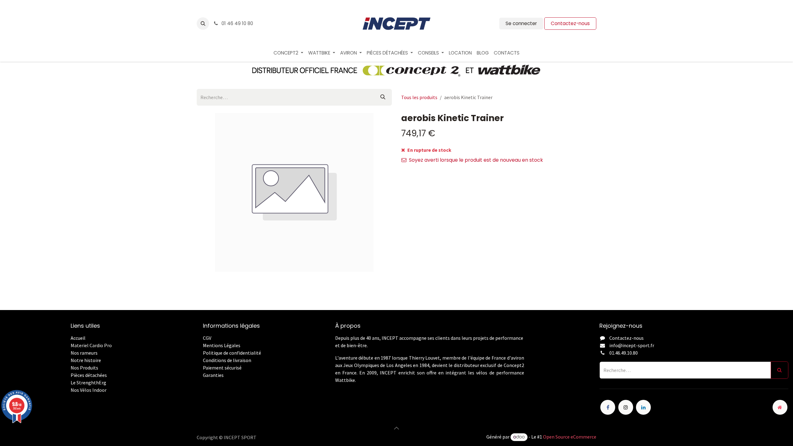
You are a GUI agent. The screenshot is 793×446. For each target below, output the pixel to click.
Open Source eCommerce (569, 437)
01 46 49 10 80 (236, 23)
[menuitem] (288, 53)
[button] (203, 23)
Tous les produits (419, 97)
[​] (203, 382)
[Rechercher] (383, 97)
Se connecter (521, 23)
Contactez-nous (570, 23)
